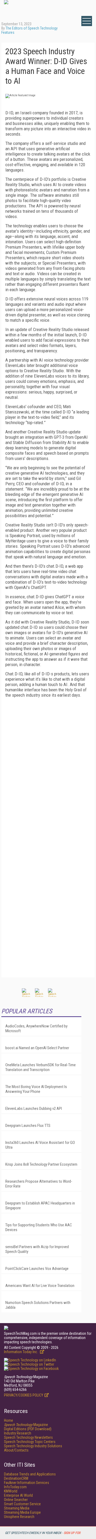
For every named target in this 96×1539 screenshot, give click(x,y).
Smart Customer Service (22, 1504)
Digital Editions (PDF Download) (27, 1429)
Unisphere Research (19, 1517)
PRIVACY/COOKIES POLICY (23, 1395)
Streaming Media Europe (22, 1512)
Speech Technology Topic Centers (29, 1442)
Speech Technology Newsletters (28, 1437)
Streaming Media (16, 1508)
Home (8, 1420)
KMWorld (10, 1491)
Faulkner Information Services (26, 1483)
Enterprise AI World (18, 1495)
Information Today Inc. (21, 1352)
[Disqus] (48, 768)
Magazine (26, 1425)
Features (7, 32)
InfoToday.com (15, 1487)
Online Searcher (16, 1500)
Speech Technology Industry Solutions (33, 1446)
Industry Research (17, 1433)
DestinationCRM (16, 1478)
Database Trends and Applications (30, 1474)
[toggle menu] (86, 21)
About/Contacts (16, 1450)
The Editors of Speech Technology (32, 28)
